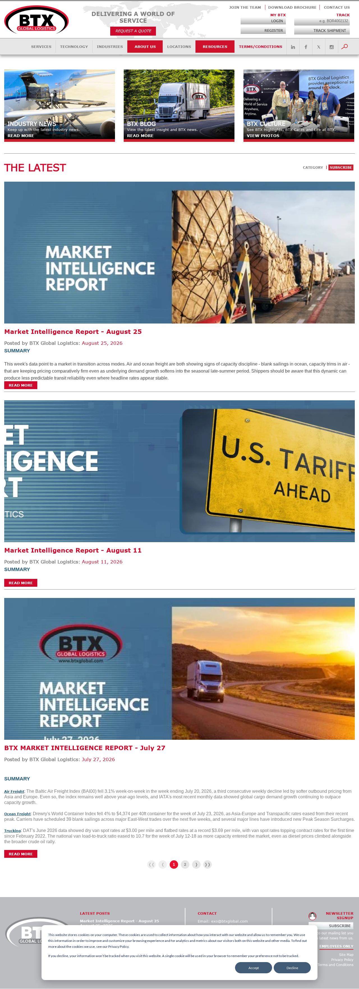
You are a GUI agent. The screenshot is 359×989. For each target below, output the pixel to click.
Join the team (245, 7)
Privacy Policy (342, 960)
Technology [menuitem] (74, 46)
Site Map (346, 955)
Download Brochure (292, 7)
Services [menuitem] (41, 46)
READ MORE (21, 135)
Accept (253, 968)
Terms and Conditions (335, 965)
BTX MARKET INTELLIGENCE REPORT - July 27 (84, 748)
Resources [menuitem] (215, 46)
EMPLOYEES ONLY (336, 946)
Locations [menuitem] (179, 46)
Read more (21, 385)
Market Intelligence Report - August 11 (73, 550)
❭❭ (207, 864)
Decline (292, 968)
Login (277, 21)
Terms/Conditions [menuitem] (260, 46)
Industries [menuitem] (110, 46)
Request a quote (133, 31)
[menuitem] (293, 47)
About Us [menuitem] (145, 46)
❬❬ (151, 864)
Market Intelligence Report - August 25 (73, 331)
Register (273, 30)
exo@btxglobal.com (229, 921)
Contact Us (337, 7)
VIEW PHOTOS (263, 135)
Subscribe (340, 925)
